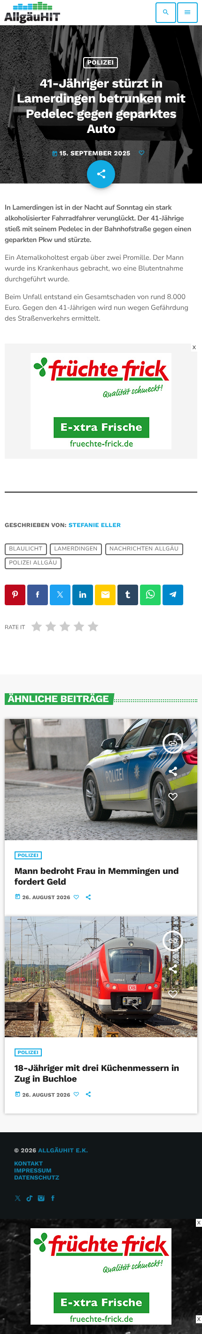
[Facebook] (53, 1198)
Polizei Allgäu (33, 563)
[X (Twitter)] (18, 1198)
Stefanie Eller (95, 525)
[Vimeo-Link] (32, 12)
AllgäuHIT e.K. (63, 1150)
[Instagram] (41, 1198)
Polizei (100, 62)
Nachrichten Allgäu (144, 549)
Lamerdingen (75, 549)
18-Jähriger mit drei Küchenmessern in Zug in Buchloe (97, 1073)
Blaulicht (25, 549)
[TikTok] (29, 1198)
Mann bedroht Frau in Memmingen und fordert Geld (97, 876)
